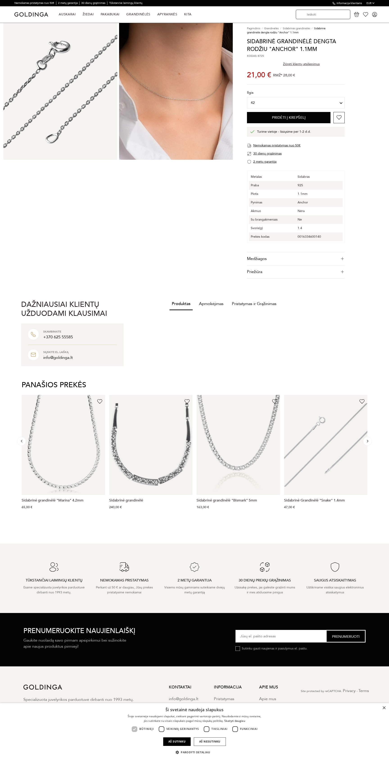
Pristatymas (224, 699)
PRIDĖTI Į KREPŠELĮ (288, 117)
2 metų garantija (68, 3)
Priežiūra (254, 272)
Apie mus (267, 699)
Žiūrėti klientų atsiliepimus (301, 64)
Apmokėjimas (211, 304)
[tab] (296, 258)
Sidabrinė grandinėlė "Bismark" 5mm (227, 500)
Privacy (349, 691)
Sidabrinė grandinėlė (126, 500)
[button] (194, 752)
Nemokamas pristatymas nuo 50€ (34, 3)
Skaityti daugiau (234, 721)
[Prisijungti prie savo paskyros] (374, 14)
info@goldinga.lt (183, 699)
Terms (363, 691)
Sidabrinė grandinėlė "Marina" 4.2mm (53, 500)
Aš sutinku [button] (176, 741)
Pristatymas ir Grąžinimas (254, 304)
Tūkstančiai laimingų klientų (125, 3)
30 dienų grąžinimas (93, 3)
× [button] (384, 708)
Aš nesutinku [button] (209, 741)
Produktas (181, 304)
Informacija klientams (349, 3)
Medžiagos (257, 259)
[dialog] (194, 732)
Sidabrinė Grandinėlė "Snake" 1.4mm (314, 500)
